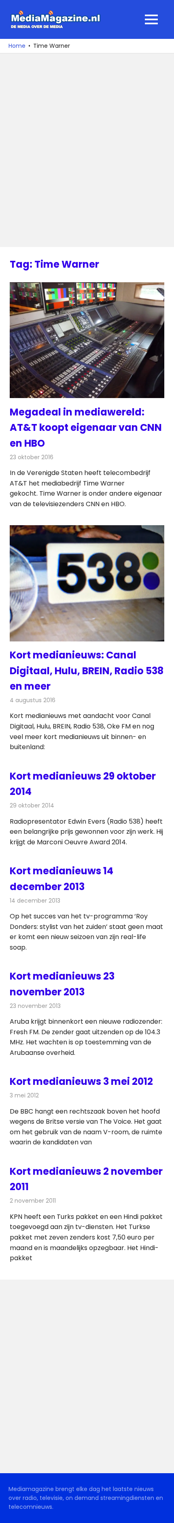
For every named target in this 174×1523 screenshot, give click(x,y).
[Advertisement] (87, 150)
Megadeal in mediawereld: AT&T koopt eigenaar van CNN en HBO (86, 427)
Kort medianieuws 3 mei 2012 (81, 1081)
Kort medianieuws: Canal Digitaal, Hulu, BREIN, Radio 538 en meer (86, 670)
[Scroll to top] (162, 1511)
